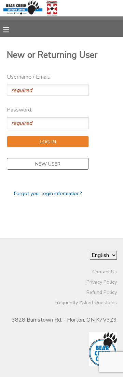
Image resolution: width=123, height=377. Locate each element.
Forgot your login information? (48, 193)
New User (47, 163)
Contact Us (104, 271)
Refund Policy (101, 292)
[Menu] (11, 29)
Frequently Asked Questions (86, 302)
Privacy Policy (101, 281)
